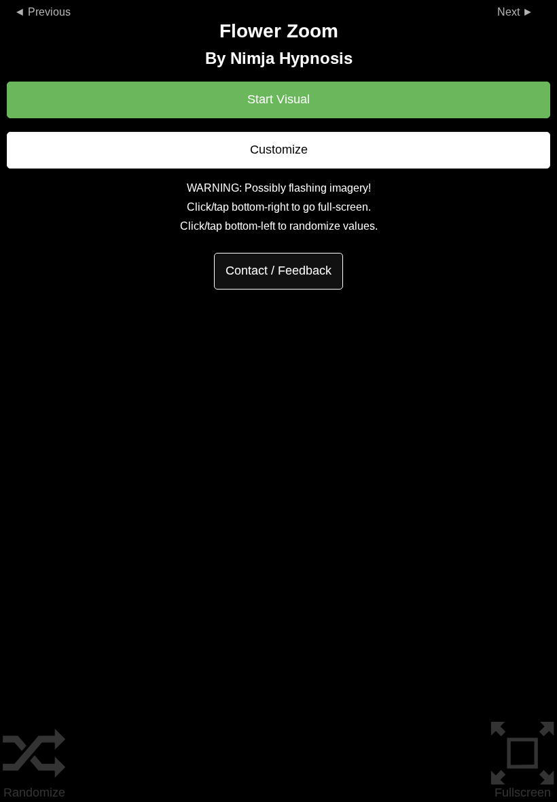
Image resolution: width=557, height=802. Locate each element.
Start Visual (278, 99)
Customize (279, 149)
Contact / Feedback (278, 270)
